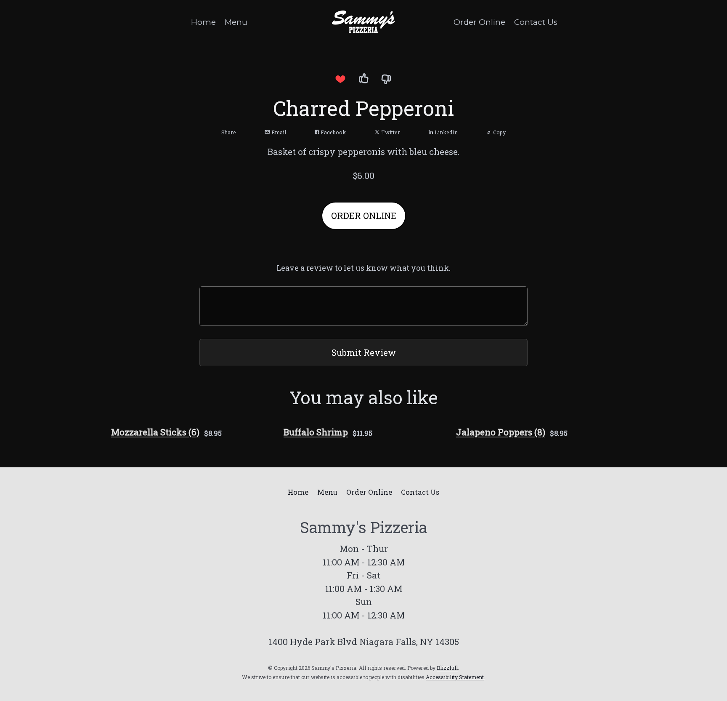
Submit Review (364, 352)
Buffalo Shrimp (316, 432)
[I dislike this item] (386, 79)
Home (203, 22)
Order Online (479, 22)
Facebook (332, 132)
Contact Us (535, 22)
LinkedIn (445, 132)
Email (278, 132)
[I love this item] (340, 79)
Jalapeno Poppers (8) (500, 432)
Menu (236, 22)
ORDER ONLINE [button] (363, 215)
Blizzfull (447, 667)
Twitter (390, 132)
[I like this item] (363, 79)
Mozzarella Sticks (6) (155, 432)
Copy (499, 132)
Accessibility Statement (455, 677)
